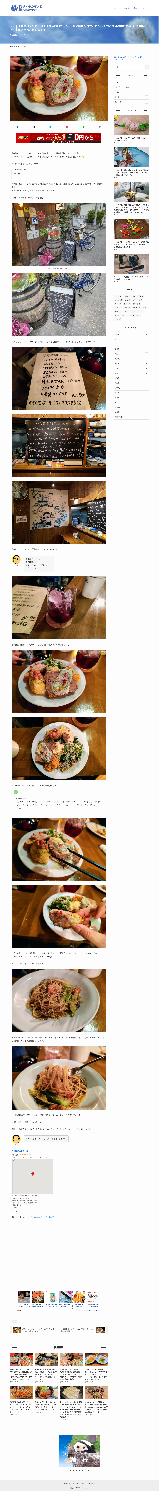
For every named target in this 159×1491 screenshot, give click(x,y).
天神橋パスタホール (20, 1151)
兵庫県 (117, 359)
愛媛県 (117, 407)
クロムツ (127, 307)
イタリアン (26, 1217)
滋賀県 (117, 364)
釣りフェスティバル (133, 315)
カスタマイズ (137, 300)
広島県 (117, 398)
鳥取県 (117, 378)
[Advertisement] (59, 1255)
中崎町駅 (51, 1217)
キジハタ (127, 304)
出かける (118, 102)
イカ (134, 296)
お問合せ (67, 1484)
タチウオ (118, 311)
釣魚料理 (118, 319)
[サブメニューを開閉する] (146, 92)
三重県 (117, 388)
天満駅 (45, 1217)
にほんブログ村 (119, 59)
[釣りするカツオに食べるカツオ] (27, 8)
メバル (140, 311)
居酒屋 (14, 34)
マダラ (126, 311)
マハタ (133, 311)
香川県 (117, 402)
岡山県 (117, 393)
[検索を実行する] (147, 67)
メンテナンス (119, 315)
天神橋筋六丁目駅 (36, 1217)
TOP (116, 82)
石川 (116, 344)
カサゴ (127, 300)
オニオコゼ (118, 300)
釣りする (118, 92)
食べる (117, 97)
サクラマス (136, 307)
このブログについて (122, 87)
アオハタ (118, 296)
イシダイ (141, 296)
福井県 (117, 349)
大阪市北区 (119, 417)
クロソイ (118, 307)
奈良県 (117, 368)
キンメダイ (136, 304)
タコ (144, 307)
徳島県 (117, 373)
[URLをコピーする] (100, 127)
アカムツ (127, 296)
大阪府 (117, 354)
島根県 (117, 383)
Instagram (18, 174)
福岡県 (117, 412)
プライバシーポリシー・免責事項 (83, 1484)
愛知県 (117, 335)
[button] (17, 127)
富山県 (117, 339)
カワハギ (118, 304)
